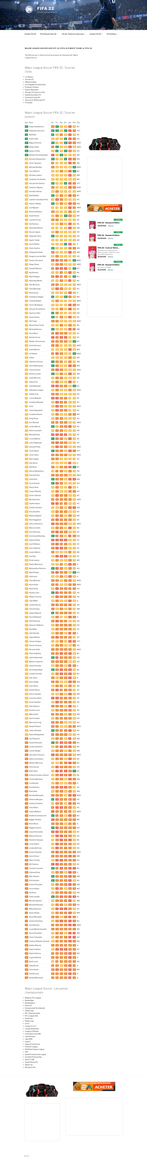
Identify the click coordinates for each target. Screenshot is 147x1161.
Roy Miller (33, 629)
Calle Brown (34, 966)
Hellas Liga (29, 1021)
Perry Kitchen (34, 475)
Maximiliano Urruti (36, 325)
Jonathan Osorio (35, 414)
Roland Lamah (35, 374)
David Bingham (35, 617)
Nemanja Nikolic (35, 281)
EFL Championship (32, 1013)
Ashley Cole (33, 394)
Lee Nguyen (34, 208)
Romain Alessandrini (37, 159)
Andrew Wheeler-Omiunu (39, 941)
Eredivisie (29, 1018)
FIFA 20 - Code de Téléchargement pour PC (108, 248)
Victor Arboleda (35, 937)
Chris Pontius (34, 609)
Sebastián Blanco (36, 228)
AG (78, 378)
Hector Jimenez (35, 645)
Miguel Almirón (35, 143)
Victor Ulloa (34, 455)
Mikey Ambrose (35, 836)
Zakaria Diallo (34, 540)
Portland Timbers (32, 87)
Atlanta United (30, 82)
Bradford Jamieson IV (37, 816)
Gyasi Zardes (34, 317)
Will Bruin (33, 467)
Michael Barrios (35, 329)
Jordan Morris (34, 427)
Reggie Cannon (35, 828)
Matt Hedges (34, 277)
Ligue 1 (27, 1042)
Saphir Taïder (34, 240)
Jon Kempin (33, 783)
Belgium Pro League (33, 998)
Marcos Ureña (34, 528)
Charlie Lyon (34, 974)
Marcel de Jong (35, 722)
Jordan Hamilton (35, 747)
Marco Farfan (34, 860)
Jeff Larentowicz (36, 524)
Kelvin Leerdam (35, 431)
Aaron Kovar (34, 856)
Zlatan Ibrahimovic (36, 127)
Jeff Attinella (34, 633)
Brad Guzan (33, 293)
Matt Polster (34, 572)
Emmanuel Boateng (37, 536)
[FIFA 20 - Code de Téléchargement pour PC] (92, 252)
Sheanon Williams (36, 625)
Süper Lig (28, 1065)
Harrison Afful (34, 313)
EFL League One (31, 1016)
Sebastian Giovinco (37, 131)
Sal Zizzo (32, 893)
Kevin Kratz (33, 585)
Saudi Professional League (35, 1054)
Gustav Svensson (36, 260)
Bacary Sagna (34, 232)
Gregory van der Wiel (37, 256)
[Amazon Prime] (110, 226)
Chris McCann (34, 580)
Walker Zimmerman (37, 341)
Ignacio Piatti (34, 151)
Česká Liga (29, 1011)
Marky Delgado (35, 516)
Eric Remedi (34, 422)
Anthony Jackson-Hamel (39, 775)
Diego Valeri (34, 147)
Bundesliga (29, 1000)
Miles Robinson (35, 909)
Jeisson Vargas (35, 641)
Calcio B (28, 1005)
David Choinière (35, 933)
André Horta (34, 216)
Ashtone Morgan (36, 799)
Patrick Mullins (35, 653)
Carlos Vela (33, 139)
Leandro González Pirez (38, 200)
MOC (79, 143)
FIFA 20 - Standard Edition (108, 223)
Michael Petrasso (36, 905)
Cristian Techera (35, 508)
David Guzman (35, 345)
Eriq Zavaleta (34, 512)
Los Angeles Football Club (35, 85)
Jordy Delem (34, 844)
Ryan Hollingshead (36, 735)
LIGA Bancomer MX (33, 1034)
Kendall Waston (35, 268)
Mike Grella (33, 714)
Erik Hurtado (34, 880)
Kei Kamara (33, 273)
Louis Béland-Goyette (38, 929)
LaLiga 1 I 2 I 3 (30, 1026)
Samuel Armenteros (37, 309)
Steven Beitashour (36, 471)
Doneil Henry (34, 787)
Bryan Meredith (35, 917)
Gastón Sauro (34, 503)
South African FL (31, 1062)
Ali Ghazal (33, 354)
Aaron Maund (34, 548)
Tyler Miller (33, 601)
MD (78, 159)
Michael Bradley (35, 167)
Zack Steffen (34, 244)
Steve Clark (33, 487)
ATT (78, 131)
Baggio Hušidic (35, 820)
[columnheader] (27, 123)
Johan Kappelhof (36, 410)
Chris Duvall (34, 767)
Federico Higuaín (36, 187)
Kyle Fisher (33, 771)
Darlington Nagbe (36, 297)
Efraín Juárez (34, 560)
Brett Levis (33, 962)
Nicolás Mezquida (36, 795)
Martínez (32, 135)
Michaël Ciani (34, 435)
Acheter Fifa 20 (30, 34)
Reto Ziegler (34, 459)
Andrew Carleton (36, 803)
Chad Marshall (35, 386)
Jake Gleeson (34, 706)
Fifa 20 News (111, 34)
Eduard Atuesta (35, 852)
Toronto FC (29, 79)
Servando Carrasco (37, 755)
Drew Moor (33, 333)
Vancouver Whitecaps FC (35, 100)
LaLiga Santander (32, 1029)
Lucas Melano (34, 439)
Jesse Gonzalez (35, 666)
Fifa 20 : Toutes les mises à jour (73, 34)
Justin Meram (34, 350)
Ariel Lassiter (34, 897)
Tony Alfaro (33, 807)
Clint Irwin (33, 577)
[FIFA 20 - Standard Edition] (92, 225)
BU (78, 127)
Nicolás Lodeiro (35, 175)
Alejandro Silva (35, 236)
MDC (79, 167)
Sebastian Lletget (36, 390)
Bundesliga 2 (30, 1003)
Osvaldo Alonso (35, 191)
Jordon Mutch (34, 552)
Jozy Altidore (34, 171)
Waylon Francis (35, 597)
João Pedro (33, 686)
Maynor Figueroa (36, 662)
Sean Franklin (34, 718)
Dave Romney (34, 532)
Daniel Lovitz (34, 710)
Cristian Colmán (35, 674)
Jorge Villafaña (35, 491)
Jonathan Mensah (36, 402)
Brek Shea (33, 791)
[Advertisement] (73, 19)
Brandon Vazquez (36, 840)
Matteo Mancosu (36, 763)
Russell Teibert (35, 726)
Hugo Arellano (35, 949)
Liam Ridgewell (35, 443)
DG (78, 151)
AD (78, 139)
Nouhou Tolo (34, 593)
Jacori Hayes (34, 889)
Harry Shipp (34, 682)
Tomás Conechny (36, 868)
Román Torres (34, 337)
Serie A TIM (29, 1060)
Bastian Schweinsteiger (38, 155)
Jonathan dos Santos (37, 179)
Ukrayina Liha (30, 1067)
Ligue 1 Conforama (32, 1044)
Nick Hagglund (35, 520)
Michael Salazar (35, 901)
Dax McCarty (34, 285)
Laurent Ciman (35, 220)
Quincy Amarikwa (36, 759)
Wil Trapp (33, 321)
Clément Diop (34, 872)
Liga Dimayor (30, 1036)
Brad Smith (33, 589)
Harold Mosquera (36, 366)
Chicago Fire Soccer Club (35, 92)
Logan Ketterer (35, 957)
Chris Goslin (34, 970)
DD (78, 232)
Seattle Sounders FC (33, 95)
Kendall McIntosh (36, 978)
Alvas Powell (34, 483)
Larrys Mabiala (35, 398)
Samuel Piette (34, 447)
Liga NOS (28, 1039)
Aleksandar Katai (36, 252)
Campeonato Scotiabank (35, 1008)
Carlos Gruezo (34, 370)
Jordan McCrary (35, 848)
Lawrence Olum (35, 698)
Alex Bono (33, 463)
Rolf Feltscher (34, 621)
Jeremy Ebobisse (36, 921)
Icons (27, 1024)
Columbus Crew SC (32, 97)
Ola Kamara (34, 224)
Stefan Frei (33, 382)
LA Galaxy (29, 77)
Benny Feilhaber (35, 212)
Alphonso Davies (36, 362)
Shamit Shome (35, 953)
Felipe (31, 358)
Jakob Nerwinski (35, 658)
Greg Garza (33, 418)
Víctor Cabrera (35, 495)
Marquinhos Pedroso (37, 568)
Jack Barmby (34, 925)
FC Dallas (28, 103)
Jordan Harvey (35, 605)
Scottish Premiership (33, 1057)
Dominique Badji (35, 670)
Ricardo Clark (34, 649)
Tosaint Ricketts (35, 743)
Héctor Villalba (35, 204)
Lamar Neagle (34, 751)
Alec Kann (33, 678)
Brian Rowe (33, 824)
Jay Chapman (34, 739)
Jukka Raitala (34, 637)
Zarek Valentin (35, 702)
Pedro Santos (34, 248)
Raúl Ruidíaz (34, 195)
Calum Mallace (35, 812)
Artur (31, 406)
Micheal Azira (34, 499)
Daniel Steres (34, 690)
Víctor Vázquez (35, 163)
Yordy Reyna (34, 451)
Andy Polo (33, 479)
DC (78, 200)
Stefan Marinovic (36, 564)
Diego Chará (34, 264)
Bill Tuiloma (33, 864)
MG (78, 228)
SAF (26, 1052)
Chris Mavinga (35, 289)
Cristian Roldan (35, 301)
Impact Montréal (31, 90)
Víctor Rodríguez (36, 305)
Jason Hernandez (36, 832)
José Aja (32, 556)
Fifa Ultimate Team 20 (48, 34)
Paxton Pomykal (35, 884)
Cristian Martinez (36, 779)
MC (78, 155)
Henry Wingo (34, 913)
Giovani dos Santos (37, 183)
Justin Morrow (35, 378)
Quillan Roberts (35, 945)
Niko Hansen (34, 876)
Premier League (31, 1047)
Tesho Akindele (35, 730)
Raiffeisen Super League (34, 1049)
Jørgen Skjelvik (35, 613)
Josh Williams (34, 544)
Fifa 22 (45, 8)
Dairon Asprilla (35, 694)
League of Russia (32, 1031)
